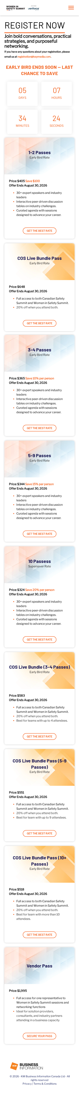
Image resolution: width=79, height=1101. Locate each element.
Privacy (27, 1083)
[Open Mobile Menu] (72, 8)
